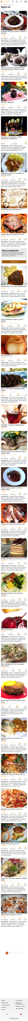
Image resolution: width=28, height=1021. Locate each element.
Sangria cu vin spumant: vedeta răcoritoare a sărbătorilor (11, 137)
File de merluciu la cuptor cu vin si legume (12, 320)
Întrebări (4, 1007)
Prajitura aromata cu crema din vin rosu (14, 558)
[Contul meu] (16, 1)
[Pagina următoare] (17, 953)
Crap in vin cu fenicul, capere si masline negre (14, 879)
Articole (4, 1009)
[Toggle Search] (21, 1)
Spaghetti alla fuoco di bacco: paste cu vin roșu (14, 32)
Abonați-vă (14, 262)
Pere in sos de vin (7, 629)
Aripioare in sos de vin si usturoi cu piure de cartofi (12, 174)
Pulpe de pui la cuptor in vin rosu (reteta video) (11, 488)
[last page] (21, 953)
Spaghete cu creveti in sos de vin (12, 809)
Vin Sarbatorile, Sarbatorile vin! (11, 209)
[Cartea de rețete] (12, 1)
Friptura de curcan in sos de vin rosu (13, 524)
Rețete (3, 1000)
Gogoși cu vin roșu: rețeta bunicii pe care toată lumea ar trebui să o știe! (12, 68)
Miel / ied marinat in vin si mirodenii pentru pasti (12, 665)
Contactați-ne (19, 1000)
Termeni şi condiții (20, 1006)
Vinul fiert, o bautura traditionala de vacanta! (12, 425)
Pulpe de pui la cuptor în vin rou (11, 914)
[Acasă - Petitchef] (1, 4)
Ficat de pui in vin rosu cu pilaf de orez (13, 286)
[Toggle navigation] (25, 2)
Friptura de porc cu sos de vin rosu (12, 234)
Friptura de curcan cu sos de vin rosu (13, 774)
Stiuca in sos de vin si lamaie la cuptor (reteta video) (13, 452)
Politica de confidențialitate (19, 1003)
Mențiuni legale (19, 1008)
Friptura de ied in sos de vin (10, 844)
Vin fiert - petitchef (7, 102)
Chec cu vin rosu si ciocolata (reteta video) (13, 389)
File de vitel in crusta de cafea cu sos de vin (13, 701)
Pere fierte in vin (6, 355)
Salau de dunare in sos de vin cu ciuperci (11, 739)
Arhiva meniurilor (6, 1005)
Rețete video (5, 1002)
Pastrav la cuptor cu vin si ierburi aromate (11, 594)
